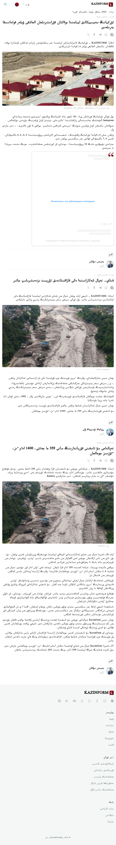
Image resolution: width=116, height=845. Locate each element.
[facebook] (97, 700)
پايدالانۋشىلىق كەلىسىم (103, 764)
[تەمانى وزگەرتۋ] (15, 4)
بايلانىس (110, 815)
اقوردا (75, 12)
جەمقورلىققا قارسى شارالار (102, 783)
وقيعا (91, 12)
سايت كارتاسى (107, 809)
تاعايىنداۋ (83, 12)
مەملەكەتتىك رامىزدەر (104, 777)
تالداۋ (111, 732)
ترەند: (111, 12)
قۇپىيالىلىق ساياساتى (104, 770)
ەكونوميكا (109, 739)
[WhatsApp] (106, 35)
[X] (88, 35)
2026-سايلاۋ (100, 12)
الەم (111, 255)
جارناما (110, 822)
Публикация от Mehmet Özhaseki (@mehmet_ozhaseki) (73, 241)
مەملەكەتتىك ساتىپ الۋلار (102, 790)
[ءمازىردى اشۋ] (5, 4)
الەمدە (111, 745)
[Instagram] (112, 35)
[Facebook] (94, 35)
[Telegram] (100, 35)
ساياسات (110, 726)
